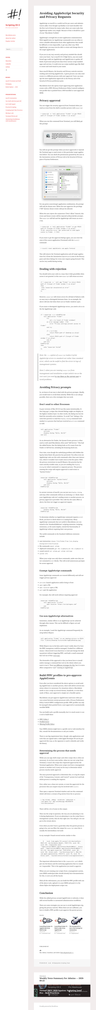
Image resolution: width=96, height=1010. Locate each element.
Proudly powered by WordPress (49, 1006)
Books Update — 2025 (12, 87)
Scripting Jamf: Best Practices (14, 110)
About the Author (11, 38)
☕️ (6, 70)
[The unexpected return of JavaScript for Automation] (76, 921)
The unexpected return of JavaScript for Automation (75, 928)
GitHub (8, 67)
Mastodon (8, 61)
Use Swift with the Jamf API (13, 101)
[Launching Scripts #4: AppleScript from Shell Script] (46, 921)
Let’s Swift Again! (11, 104)
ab (50, 963)
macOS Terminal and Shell (13, 81)
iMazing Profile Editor (47, 724)
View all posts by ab (66, 952)
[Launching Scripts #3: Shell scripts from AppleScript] (61, 921)
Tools (68, 963)
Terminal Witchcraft (11, 116)
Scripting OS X (13, 25)
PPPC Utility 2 (44, 719)
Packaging (8, 84)
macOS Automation (11, 98)
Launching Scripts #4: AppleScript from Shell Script (46, 928)
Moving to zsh (10, 113)
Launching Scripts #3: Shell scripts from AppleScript (60, 928)
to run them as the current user (67, 376)
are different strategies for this (64, 665)
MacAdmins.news (11, 35)
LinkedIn (8, 64)
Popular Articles (10, 41)
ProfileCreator (44, 722)
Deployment (57, 963)
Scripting (63, 963)
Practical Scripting (11, 107)
